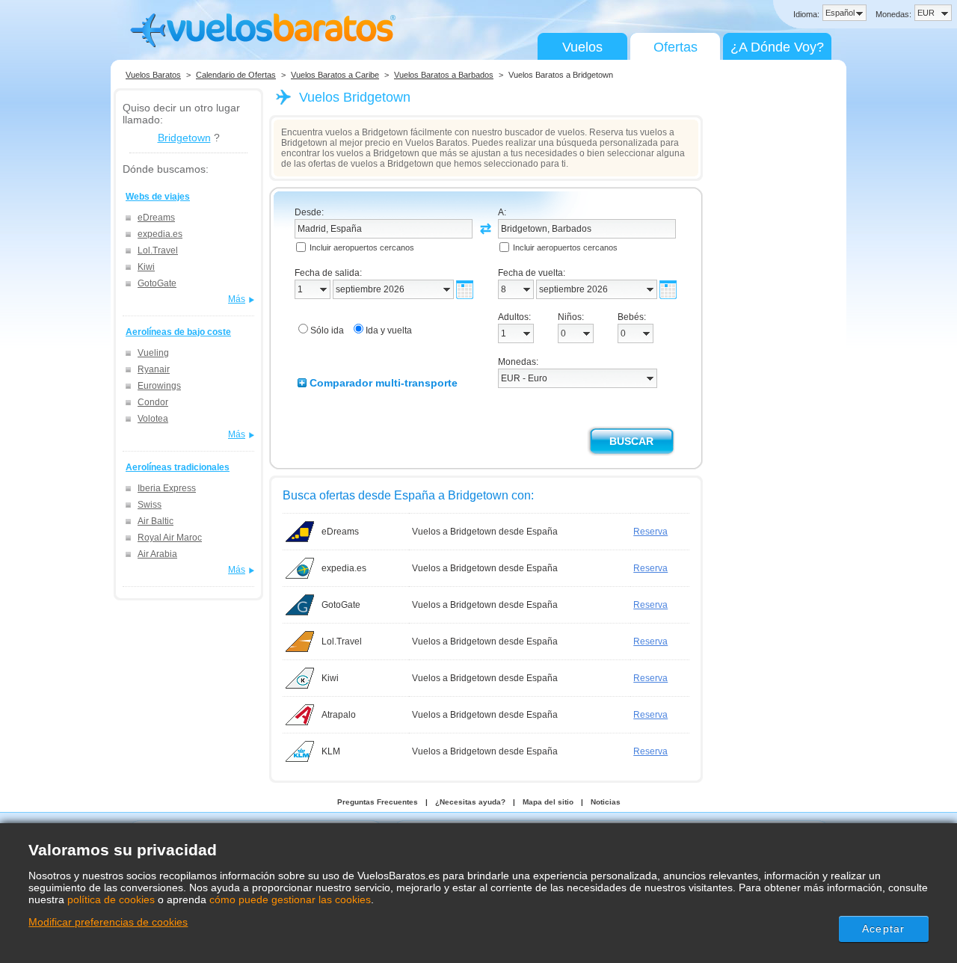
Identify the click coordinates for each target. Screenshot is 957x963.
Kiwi (146, 267)
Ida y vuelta (389, 330)
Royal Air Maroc (170, 537)
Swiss (149, 504)
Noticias (606, 802)
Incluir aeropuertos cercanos (362, 247)
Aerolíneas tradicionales (178, 467)
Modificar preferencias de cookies (108, 922)
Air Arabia (157, 554)
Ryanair (154, 369)
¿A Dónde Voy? (777, 47)
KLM (330, 751)
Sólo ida (327, 330)
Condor (153, 402)
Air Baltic (155, 521)
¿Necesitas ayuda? (470, 802)
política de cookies (111, 899)
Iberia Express (167, 488)
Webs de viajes (158, 196)
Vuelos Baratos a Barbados (443, 74)
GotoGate (157, 283)
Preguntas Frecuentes (377, 802)
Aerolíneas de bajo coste (178, 332)
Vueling (153, 353)
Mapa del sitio (548, 802)
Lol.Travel (158, 250)
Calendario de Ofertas (236, 74)
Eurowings (159, 386)
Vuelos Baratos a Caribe (335, 74)
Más (236, 299)
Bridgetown (184, 138)
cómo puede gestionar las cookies (290, 899)
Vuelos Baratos (153, 74)
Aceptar (883, 929)
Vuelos (582, 47)
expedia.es (160, 234)
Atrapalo (338, 715)
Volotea (153, 418)
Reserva (650, 531)
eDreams (156, 217)
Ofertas (675, 47)
